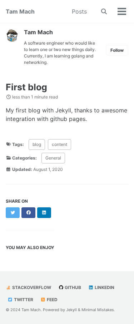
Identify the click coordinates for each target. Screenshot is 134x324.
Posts (79, 11)
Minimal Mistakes (97, 309)
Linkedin (104, 287)
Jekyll (71, 309)
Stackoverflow (31, 287)
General (53, 158)
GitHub (72, 287)
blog (37, 144)
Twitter (23, 299)
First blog (26, 87)
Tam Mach (20, 11)
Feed (52, 299)
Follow (117, 50)
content (59, 144)
